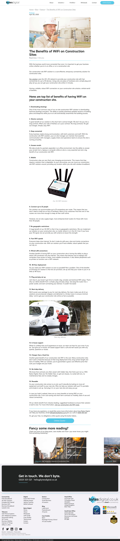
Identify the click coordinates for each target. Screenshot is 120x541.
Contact (26, 523)
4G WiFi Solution (7, 500)
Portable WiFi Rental (8, 502)
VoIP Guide (27, 515)
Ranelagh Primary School (49, 519)
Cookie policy (10, 531)
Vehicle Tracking (28, 502)
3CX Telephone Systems (9, 515)
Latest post (45, 508)
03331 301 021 (82, 413)
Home (31, 9)
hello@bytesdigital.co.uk (58, 413)
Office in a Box (6, 525)
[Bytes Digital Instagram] (16, 529)
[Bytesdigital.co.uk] (101, 499)
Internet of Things (7, 523)
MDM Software (28, 504)
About (25, 512)
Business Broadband (8, 506)
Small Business (46, 500)
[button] (116, 450)
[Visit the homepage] (12, 2)
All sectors (45, 502)
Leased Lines (6, 508)
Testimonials (27, 519)
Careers (26, 521)
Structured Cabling (7, 517)
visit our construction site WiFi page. (67, 405)
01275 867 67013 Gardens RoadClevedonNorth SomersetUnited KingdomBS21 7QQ (69, 503)
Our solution (33, 79)
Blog (36, 9)
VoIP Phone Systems (8, 513)
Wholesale (27, 513)
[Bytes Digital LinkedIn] (12, 529)
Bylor (43, 518)
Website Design (28, 500)
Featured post (46, 510)
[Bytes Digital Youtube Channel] (20, 529)
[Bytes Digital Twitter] (7, 529)
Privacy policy (17, 531)
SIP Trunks (5, 519)
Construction (46, 498)
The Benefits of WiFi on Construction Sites (61, 9)
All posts (44, 512)
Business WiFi (6, 504)
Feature (42, 9)
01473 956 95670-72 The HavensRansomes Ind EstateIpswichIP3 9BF (70, 516)
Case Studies (27, 517)
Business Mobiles (7, 521)
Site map (4, 531)
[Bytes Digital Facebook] (3, 529)
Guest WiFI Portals (29, 498)
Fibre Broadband (7, 498)
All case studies (46, 521)
